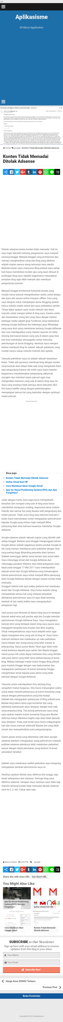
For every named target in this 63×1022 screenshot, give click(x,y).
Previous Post (50, 987)
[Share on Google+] (23, 172)
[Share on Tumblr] (29, 172)
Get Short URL (39, 876)
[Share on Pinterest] (40, 172)
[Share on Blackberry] (57, 172)
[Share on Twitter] (17, 172)
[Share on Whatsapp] (46, 172)
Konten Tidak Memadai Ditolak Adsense (25, 159)
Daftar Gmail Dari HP (17, 482)
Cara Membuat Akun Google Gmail (24, 486)
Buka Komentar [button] (31, 996)
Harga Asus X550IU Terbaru (20, 981)
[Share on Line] (51, 172)
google (37, 862)
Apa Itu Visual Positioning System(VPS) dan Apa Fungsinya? (16, 904)
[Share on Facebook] (11, 172)
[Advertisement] (31, 62)
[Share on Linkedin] (34, 172)
